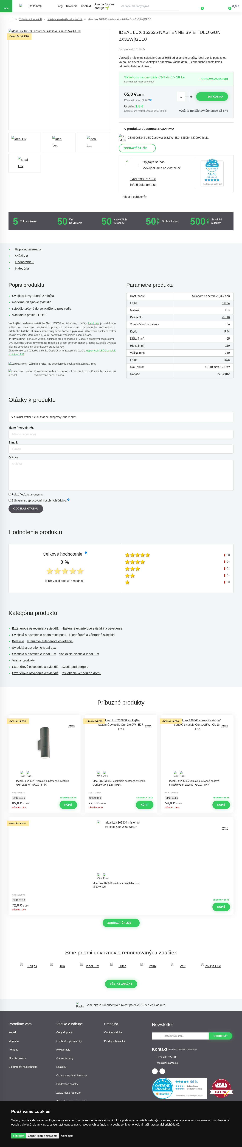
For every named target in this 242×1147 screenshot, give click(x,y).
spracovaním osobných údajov (47, 500)
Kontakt (86, 6)
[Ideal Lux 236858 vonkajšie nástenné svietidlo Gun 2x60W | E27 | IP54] (121, 747)
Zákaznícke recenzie (68, 1092)
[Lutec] (121, 968)
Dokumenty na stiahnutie (23, 1066)
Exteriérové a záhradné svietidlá (92, 635)
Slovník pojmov (17, 1058)
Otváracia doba (113, 1032)
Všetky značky (121, 983)
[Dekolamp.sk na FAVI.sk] (221, 1096)
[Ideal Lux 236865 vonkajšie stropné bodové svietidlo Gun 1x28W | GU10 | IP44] (197, 747)
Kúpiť (68, 804)
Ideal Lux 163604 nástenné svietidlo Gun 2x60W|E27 (116, 885)
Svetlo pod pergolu (75, 667)
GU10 (226, 317)
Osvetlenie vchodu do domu (81, 673)
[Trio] (60, 968)
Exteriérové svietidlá (30, 19)
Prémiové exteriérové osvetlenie (50, 641)
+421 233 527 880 (143, 179)
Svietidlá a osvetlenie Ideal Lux (34, 647)
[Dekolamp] (33, 6)
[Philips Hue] (211, 968)
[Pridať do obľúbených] (44, 718)
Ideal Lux (93, 323)
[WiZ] (181, 968)
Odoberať (220, 1036)
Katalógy (61, 1066)
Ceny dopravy (64, 1032)
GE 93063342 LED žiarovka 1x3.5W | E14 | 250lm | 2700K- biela (168, 137)
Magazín (14, 1041)
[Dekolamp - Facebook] (155, 1071)
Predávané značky (67, 1083)
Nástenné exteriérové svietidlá (64, 19)
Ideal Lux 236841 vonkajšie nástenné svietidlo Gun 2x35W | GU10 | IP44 (42, 782)
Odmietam (67, 1135)
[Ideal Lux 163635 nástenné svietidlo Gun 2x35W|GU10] (59, 79)
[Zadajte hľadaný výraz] (149, 6)
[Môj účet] (212, 6)
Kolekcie (71, 6)
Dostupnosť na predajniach (139, 81)
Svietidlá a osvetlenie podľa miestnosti (39, 635)
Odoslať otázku (25, 508)
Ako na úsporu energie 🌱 (104, 6)
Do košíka (215, 96)
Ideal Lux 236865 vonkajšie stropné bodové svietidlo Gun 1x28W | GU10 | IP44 (194, 782)
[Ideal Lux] (91, 968)
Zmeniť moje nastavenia (42, 1135)
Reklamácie (63, 1049)
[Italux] (151, 968)
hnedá (226, 303)
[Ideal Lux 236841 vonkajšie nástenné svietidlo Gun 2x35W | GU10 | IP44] (44, 747)
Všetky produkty (23, 660)
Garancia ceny (64, 1058)
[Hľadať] (176, 6)
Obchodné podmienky (69, 1041)
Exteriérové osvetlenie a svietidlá (35, 628)
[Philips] (30, 968)
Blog (60, 6)
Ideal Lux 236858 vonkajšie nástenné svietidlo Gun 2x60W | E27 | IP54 (119, 782)
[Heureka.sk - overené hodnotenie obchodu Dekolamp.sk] (212, 173)
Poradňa (13, 1049)
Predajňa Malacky (114, 1041)
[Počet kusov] (183, 96)
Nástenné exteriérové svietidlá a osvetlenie (92, 628)
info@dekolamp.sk (143, 185)
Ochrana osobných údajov (71, 1075)
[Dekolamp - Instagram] (162, 1071)
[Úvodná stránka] (11, 19)
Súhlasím (18, 1135)
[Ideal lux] (25, 142)
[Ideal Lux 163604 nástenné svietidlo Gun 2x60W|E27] (121, 850)
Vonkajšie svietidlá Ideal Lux (79, 654)
